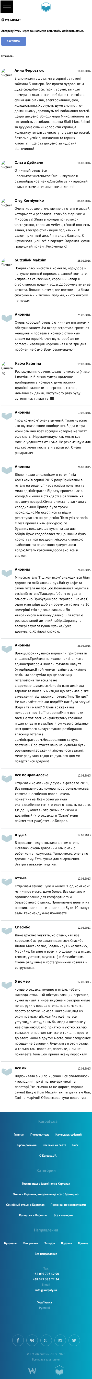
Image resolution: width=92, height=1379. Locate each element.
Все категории (63, 1215)
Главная (19, 1134)
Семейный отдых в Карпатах (25, 1205)
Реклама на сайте (54, 1145)
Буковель (10, 1243)
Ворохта (66, 1243)
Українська (44, 1302)
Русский (44, 1308)
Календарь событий (68, 1134)
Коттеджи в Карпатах (33, 1215)
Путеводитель (39, 1134)
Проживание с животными (68, 1205)
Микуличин (30, 1243)
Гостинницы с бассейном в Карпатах (46, 1183)
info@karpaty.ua (46, 1290)
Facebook (13, 41)
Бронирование (27, 1145)
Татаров (49, 1243)
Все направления (46, 1254)
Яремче (83, 1243)
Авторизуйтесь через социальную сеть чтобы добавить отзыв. (42, 31)
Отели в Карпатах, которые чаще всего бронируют (46, 1194)
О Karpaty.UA (47, 1155)
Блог (75, 1145)
